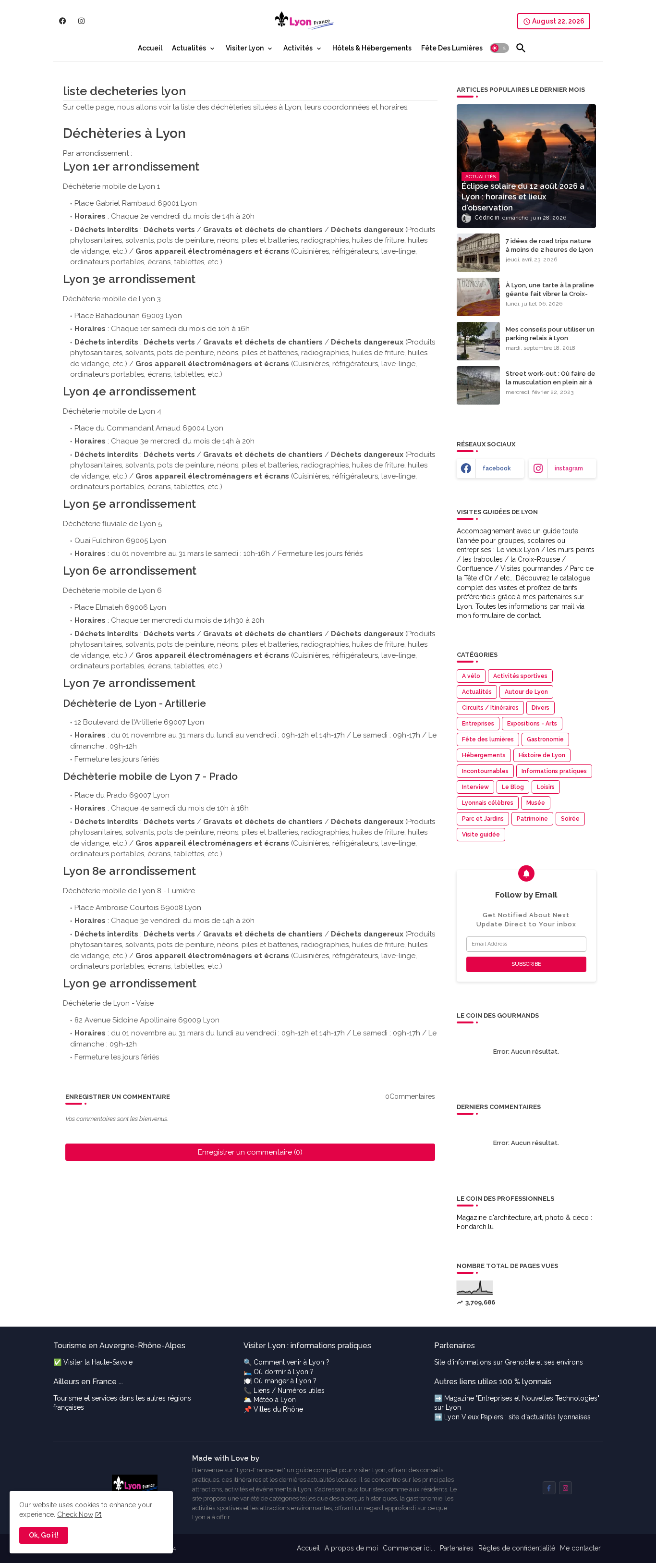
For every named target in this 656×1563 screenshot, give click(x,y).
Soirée (570, 818)
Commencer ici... (409, 1548)
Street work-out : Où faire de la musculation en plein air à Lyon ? (550, 382)
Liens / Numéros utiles (289, 1390)
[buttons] (63, 20)
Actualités (189, 48)
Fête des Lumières (452, 48)
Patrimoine (532, 818)
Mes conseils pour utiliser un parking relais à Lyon (550, 334)
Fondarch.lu (475, 1227)
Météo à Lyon (275, 1399)
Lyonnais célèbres (487, 803)
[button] (499, 48)
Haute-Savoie (112, 1362)
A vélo (471, 676)
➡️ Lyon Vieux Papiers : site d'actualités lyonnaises (512, 1417)
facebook (497, 468)
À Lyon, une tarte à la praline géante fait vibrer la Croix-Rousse (550, 294)
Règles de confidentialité (516, 1548)
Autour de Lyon (526, 692)
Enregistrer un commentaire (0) (250, 1152)
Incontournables (485, 771)
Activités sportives (520, 676)
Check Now (75, 1514)
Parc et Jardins (483, 818)
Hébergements (484, 755)
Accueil (150, 48)
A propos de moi (351, 1548)
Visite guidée (481, 834)
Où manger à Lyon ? (285, 1381)
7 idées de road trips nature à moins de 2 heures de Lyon (549, 245)
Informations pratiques (554, 771)
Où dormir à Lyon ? (284, 1372)
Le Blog (513, 787)
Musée (535, 803)
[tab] (150, 48)
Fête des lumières (488, 739)
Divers (540, 707)
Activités (298, 48)
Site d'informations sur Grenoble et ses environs (508, 1362)
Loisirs (546, 787)
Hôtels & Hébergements (372, 48)
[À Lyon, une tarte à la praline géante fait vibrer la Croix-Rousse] (478, 297)
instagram (569, 468)
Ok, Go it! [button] (44, 1535)
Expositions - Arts (532, 723)
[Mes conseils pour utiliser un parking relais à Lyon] (478, 341)
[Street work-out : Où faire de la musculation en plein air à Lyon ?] (478, 385)
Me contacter (580, 1548)
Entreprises (478, 723)
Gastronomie (545, 739)
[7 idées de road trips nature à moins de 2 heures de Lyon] (478, 253)
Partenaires (457, 1548)
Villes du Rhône (278, 1409)
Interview (475, 787)
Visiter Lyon (245, 48)
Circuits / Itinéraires (490, 707)
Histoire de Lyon (542, 755)
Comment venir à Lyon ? (291, 1362)
